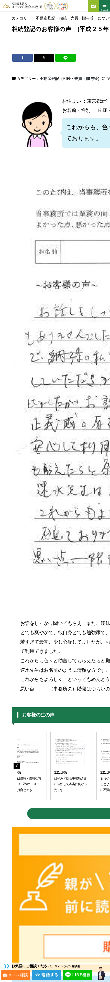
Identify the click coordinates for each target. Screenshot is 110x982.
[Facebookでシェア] (22, 58)
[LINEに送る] (65, 58)
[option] (64, 766)
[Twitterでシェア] (44, 58)
